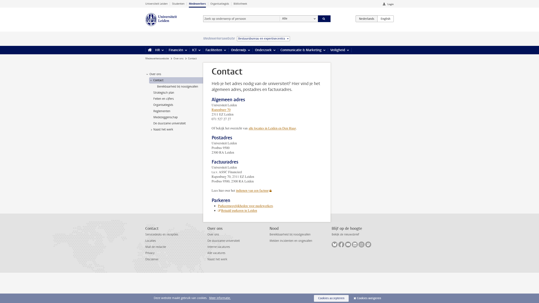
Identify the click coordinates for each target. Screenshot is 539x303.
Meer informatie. (220, 298)
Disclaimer (152, 259)
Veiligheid (337, 50)
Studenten (178, 3)
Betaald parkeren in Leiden (239, 210)
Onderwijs (238, 50)
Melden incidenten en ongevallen (291, 241)
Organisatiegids (219, 3)
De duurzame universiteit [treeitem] (169, 123)
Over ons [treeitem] (155, 74)
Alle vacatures (216, 253)
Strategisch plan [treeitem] (163, 93)
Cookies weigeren (369, 298)
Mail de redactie (155, 247)
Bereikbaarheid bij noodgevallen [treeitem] (177, 87)
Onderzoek (263, 50)
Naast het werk (217, 259)
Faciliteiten (213, 50)
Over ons (178, 58)
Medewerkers (197, 3)
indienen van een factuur (252, 190)
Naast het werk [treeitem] (163, 130)
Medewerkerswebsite (157, 58)
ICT (194, 50)
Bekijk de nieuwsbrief (345, 235)
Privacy (150, 253)
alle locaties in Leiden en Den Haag (272, 128)
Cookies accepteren (331, 298)
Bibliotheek (240, 3)
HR (157, 50)
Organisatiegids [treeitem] (163, 105)
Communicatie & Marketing (301, 50)
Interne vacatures (218, 247)
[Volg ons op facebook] (341, 244)
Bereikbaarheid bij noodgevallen (290, 235)
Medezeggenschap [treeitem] (165, 117)
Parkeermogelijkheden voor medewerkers (245, 205)
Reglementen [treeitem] (161, 111)
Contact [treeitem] (158, 80)
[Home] (149, 50)
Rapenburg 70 (221, 109)
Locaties (150, 241)
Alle (284, 19)
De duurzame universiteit (223, 241)
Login (390, 4)
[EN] (385, 18)
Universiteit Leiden (156, 3)
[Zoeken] (324, 18)
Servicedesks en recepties (161, 235)
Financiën (176, 50)
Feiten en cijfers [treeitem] (163, 99)
